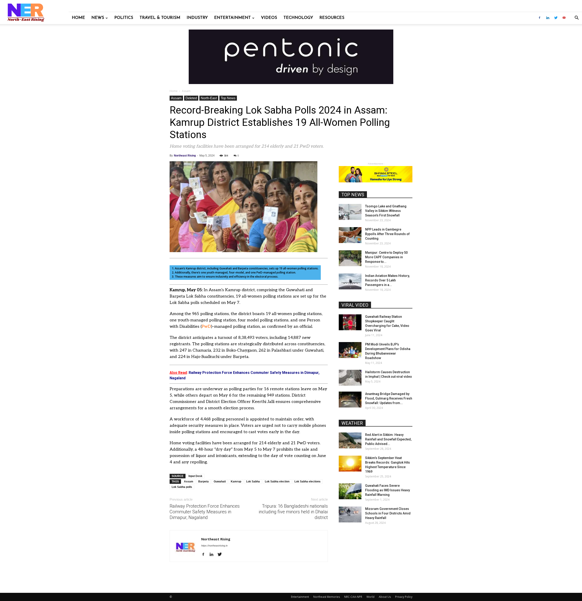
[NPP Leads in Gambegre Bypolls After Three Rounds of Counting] (350, 235)
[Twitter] (555, 18)
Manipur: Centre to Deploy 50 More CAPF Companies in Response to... (386, 257)
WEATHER (352, 423)
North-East (209, 98)
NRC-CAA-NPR (353, 597)
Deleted (191, 98)
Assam (176, 98)
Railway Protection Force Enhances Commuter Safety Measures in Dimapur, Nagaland (205, 511)
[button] (576, 18)
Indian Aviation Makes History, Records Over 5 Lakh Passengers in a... (387, 280)
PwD (206, 326)
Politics (123, 18)
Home (78, 18)
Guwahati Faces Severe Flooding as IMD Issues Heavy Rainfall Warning (387, 490)
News (97, 18)
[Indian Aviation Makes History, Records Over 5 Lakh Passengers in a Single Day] (350, 281)
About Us (385, 597)
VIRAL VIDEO (354, 305)
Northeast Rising (185, 155)
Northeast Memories (326, 597)
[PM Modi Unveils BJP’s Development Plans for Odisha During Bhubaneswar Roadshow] (350, 350)
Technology (298, 18)
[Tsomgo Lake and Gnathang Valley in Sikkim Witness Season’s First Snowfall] (350, 212)
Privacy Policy (403, 597)
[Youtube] (564, 18)
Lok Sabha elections (307, 481)
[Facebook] (539, 18)
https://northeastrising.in (214, 545)
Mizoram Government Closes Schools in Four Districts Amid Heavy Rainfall (388, 513)
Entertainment (232, 18)
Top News (228, 98)
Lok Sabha (253, 481)
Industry (197, 18)
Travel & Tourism (160, 18)
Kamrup (236, 481)
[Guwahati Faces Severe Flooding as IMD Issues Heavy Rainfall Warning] (350, 491)
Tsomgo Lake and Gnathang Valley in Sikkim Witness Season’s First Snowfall (385, 210)
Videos (269, 18)
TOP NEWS (352, 194)
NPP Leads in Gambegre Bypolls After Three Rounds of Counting (387, 234)
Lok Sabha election (277, 481)
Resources (331, 18)
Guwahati (220, 481)
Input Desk (195, 476)
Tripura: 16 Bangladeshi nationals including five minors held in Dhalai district (293, 511)
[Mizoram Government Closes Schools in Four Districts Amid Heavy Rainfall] (350, 514)
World (370, 597)
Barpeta (203, 481)
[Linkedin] (547, 18)
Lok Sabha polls (182, 487)
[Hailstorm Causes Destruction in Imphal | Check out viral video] (350, 378)
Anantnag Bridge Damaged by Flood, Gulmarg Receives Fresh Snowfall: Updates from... (388, 398)
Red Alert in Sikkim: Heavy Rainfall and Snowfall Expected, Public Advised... (388, 439)
